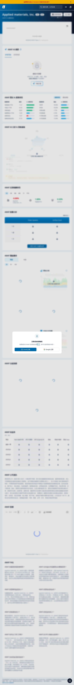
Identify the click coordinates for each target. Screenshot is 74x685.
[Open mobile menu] (66, 7)
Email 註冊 (27, 349)
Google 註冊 (49, 349)
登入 (38, 344)
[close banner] (70, 2)
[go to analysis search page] (3, 7)
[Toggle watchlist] (70, 7)
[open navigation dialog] (69, 680)
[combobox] (52, 7)
